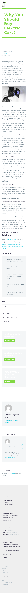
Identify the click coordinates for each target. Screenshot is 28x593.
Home (7, 6)
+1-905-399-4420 (10, 530)
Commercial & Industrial (7, 582)
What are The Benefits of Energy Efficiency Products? (15, 260)
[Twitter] (4, 394)
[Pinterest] (9, 394)
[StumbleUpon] (16, 394)
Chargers (6, 313)
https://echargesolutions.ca (13, 534)
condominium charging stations (11, 244)
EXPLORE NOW (9, 340)
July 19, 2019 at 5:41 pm (11, 447)
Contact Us (7, 325)
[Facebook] (2, 394)
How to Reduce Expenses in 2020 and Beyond (14, 268)
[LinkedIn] (13, 394)
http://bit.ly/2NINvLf (10, 457)
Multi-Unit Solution (10, 317)
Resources (6, 321)
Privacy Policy (5, 572)
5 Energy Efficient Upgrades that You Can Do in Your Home (14, 276)
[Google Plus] (7, 394)
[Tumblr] (11, 394)
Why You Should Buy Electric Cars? (15, 285)
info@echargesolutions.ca (11, 532)
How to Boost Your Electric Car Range (14, 293)
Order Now (15, 6)
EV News (4, 53)
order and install (11, 239)
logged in (12, 473)
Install (3, 580)
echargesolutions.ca (12, 445)
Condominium (5, 584)
